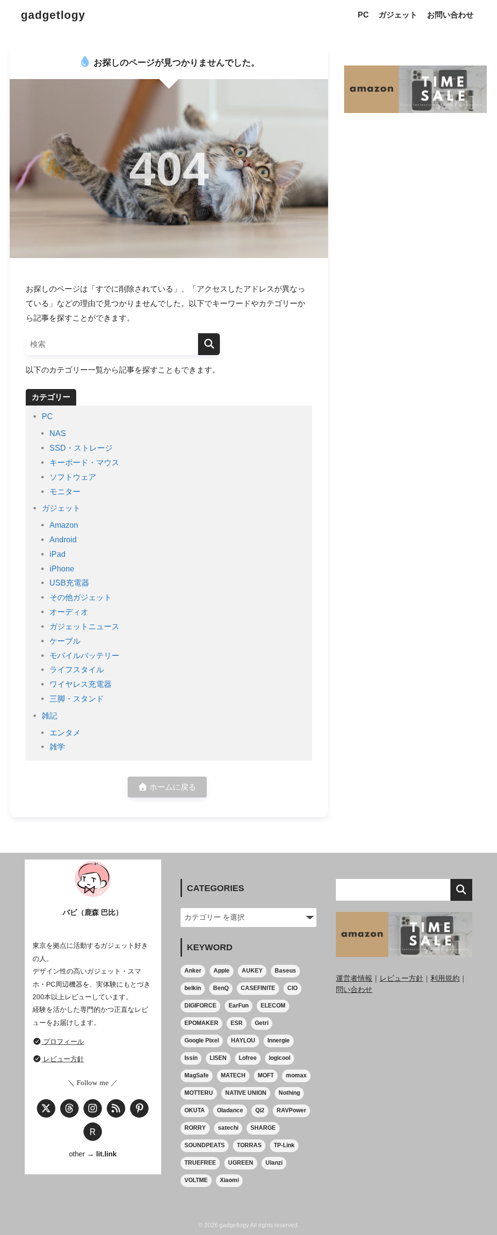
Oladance (230, 1110)
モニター (65, 491)
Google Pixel (201, 1040)
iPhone (62, 568)
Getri (261, 1023)
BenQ (221, 988)
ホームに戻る (172, 786)
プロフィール (62, 1041)
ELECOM (273, 1005)
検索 (461, 890)
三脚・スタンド (77, 698)
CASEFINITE (258, 988)
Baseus (285, 970)
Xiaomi (229, 1180)
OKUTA (194, 1110)
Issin (191, 1058)
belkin (192, 988)
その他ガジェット (81, 597)
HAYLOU (243, 1040)
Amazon (64, 524)
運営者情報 (354, 978)
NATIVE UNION (245, 1092)
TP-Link (284, 1145)
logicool (279, 1058)
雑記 (49, 715)
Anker (192, 970)
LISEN (218, 1058)
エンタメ (65, 732)
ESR (237, 1023)
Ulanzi (273, 1162)
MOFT (266, 1075)
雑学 (57, 746)
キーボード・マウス (84, 462)
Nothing (289, 1092)
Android (63, 539)
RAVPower (291, 1110)
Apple (222, 970)
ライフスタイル (77, 669)
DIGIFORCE (200, 1005)
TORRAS (249, 1145)
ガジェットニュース (84, 626)
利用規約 (445, 978)
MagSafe (196, 1075)
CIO (292, 988)
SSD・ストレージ (81, 447)
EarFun (238, 1005)
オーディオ (69, 611)
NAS (58, 433)
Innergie (278, 1040)
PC (363, 15)
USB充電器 (69, 582)
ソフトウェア (73, 476)
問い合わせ (354, 989)
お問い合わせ (450, 15)
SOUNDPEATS (204, 1145)
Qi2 (260, 1110)
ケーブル (65, 640)
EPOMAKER (201, 1023)
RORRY (195, 1127)
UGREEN (240, 1162)
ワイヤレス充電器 (81, 684)
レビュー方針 (62, 1059)
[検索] (209, 344)
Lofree (248, 1058)
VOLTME (196, 1180)
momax (296, 1075)
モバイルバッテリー (84, 655)
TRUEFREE (200, 1162)
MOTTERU (198, 1092)
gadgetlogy (53, 15)
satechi (228, 1127)
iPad (58, 554)
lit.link (106, 1154)
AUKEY (252, 970)
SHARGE (263, 1127)
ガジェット (398, 15)
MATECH (233, 1075)
